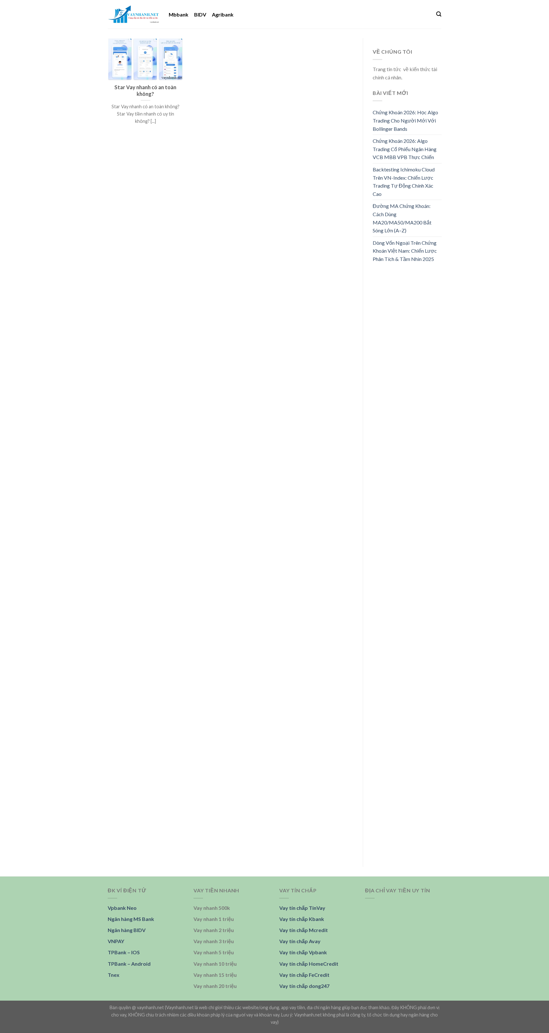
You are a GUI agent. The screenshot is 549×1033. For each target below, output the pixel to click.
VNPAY (116, 941)
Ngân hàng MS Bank (131, 919)
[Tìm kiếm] (438, 14)
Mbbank (178, 14)
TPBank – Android (129, 964)
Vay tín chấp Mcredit (303, 930)
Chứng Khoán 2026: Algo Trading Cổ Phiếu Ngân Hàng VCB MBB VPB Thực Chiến (405, 149)
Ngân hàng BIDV (127, 930)
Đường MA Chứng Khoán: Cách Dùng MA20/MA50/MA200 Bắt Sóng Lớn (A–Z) (402, 218)
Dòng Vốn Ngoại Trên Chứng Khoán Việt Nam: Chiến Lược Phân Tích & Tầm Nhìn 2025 (405, 251)
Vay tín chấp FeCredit (304, 975)
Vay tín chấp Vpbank (303, 952)
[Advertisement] (407, 368)
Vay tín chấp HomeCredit (308, 964)
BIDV (200, 14)
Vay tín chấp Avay (300, 941)
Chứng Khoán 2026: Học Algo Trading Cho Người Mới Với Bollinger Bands (405, 120)
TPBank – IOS (124, 952)
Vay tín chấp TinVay (302, 908)
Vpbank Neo (122, 908)
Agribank (223, 14)
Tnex (113, 975)
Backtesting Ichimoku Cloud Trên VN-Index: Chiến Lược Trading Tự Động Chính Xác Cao (404, 181)
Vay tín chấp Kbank (301, 919)
